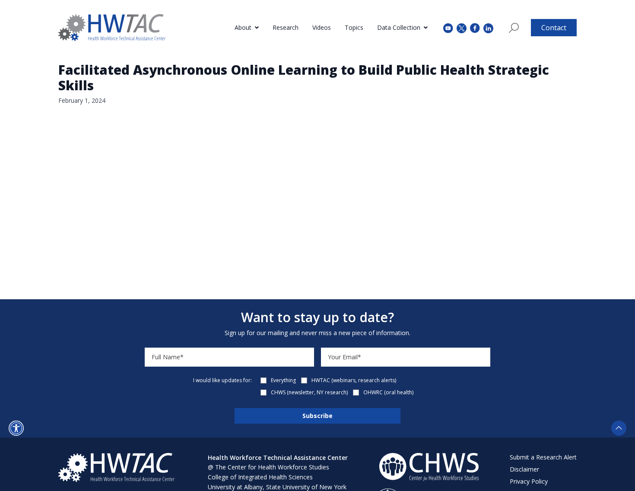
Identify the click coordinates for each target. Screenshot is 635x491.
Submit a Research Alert (543, 457)
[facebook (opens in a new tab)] (475, 27)
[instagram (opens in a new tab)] (488, 27)
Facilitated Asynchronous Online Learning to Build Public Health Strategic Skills (303, 77)
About (243, 27)
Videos (321, 27)
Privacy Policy (529, 481)
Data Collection (398, 27)
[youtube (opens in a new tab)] (448, 27)
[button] (16, 428)
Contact (553, 27)
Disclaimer (524, 469)
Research (285, 27)
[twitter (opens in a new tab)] (462, 27)
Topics (354, 27)
